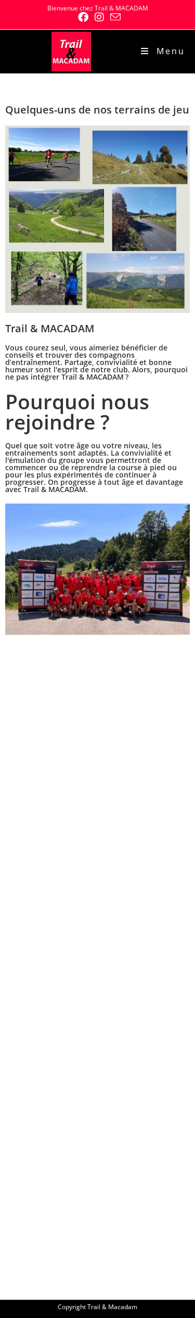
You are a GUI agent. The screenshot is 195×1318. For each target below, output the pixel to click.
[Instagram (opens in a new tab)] (99, 17)
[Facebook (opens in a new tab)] (83, 17)
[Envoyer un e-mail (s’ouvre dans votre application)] (114, 16)
